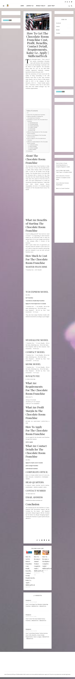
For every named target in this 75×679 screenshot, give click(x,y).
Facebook (58, 23)
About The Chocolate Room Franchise (36, 114)
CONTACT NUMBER (34, 148)
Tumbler (58, 33)
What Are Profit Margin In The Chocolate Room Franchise (36, 136)
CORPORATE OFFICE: (34, 145)
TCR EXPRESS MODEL (34, 124)
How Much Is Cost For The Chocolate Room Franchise (37, 120)
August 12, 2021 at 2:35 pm (31, 630)
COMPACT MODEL (33, 127)
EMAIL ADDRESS (33, 149)
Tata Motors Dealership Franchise (35, 300)
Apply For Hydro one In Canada (34, 462)
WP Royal (13, 674)
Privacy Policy (40, 6)
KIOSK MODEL (32, 129)
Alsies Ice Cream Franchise (62, 188)
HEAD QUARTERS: (33, 146)
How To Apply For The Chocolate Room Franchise (36, 139)
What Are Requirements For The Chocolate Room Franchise (37, 132)
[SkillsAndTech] (7, 5)
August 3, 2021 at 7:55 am (31, 616)
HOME (22, 6)
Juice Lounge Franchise (32, 465)
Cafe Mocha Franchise (32, 468)
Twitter (58, 26)
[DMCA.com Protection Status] (11, 20)
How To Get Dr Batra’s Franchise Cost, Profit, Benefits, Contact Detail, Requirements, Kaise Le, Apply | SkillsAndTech (30, 571)
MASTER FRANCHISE (34, 123)
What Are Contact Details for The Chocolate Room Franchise (37, 142)
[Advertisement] (37, 99)
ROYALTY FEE (32, 130)
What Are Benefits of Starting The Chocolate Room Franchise (35, 117)
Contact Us (29, 6)
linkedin (58, 30)
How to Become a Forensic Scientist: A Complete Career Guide (63, 177)
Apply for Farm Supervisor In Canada (36, 303)
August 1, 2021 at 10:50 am (31, 602)
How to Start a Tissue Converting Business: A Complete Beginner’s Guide (63, 165)
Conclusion (30, 151)
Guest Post (51, 6)
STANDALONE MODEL (34, 126)
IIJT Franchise (29, 298)
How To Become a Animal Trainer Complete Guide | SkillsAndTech (38, 564)
